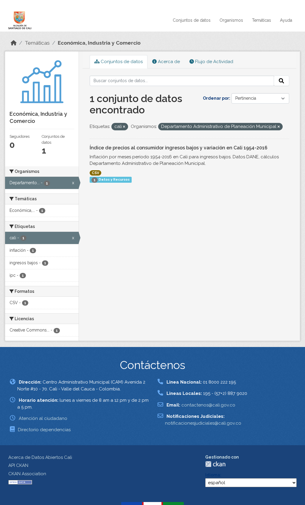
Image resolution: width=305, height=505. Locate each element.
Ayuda (286, 20)
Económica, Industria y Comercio (99, 43)
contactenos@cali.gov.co (208, 405)
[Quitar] (124, 127)
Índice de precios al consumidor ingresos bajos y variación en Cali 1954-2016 (178, 148)
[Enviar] (281, 81)
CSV (95, 173)
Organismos (231, 20)
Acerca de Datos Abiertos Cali (40, 457)
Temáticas (261, 20)
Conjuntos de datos (192, 20)
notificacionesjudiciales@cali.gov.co (203, 423)
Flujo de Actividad (213, 61)
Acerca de (168, 61)
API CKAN (18, 465)
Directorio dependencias (44, 429)
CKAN (215, 464)
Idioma (212, 475)
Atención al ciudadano (43, 418)
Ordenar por (216, 98)
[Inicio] (14, 43)
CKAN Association (27, 473)
